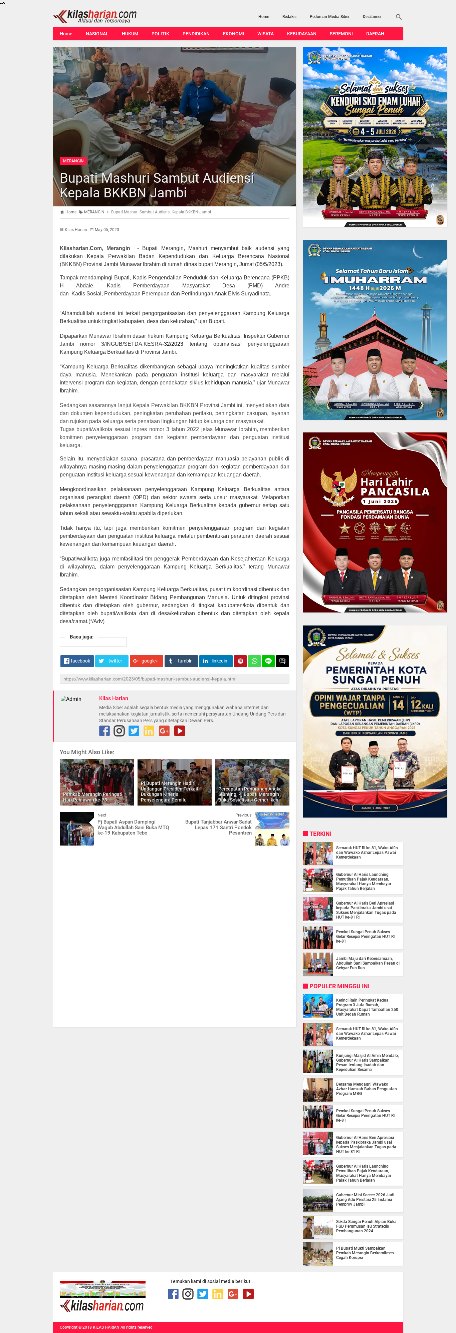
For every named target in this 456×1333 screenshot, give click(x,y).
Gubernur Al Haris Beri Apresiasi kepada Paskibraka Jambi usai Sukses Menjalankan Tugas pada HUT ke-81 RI (366, 910)
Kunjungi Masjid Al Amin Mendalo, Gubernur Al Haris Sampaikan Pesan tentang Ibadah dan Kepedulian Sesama (367, 1062)
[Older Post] (279, 817)
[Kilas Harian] (102, 1310)
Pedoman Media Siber (330, 16)
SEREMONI (341, 33)
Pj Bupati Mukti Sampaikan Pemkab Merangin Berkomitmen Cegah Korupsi (365, 1253)
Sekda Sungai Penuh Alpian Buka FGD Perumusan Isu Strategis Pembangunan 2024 (366, 1226)
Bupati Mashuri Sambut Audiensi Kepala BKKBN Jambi (157, 185)
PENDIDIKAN (196, 33)
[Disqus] (174, 935)
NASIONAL (97, 33)
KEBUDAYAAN (301, 33)
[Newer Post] (69, 817)
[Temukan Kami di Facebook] (104, 731)
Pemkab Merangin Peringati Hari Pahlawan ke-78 (93, 797)
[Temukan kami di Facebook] (173, 1294)
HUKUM (130, 33)
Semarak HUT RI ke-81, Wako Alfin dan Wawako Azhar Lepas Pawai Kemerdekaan (367, 853)
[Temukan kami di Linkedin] (149, 731)
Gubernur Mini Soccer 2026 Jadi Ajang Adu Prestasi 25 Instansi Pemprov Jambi (365, 1200)
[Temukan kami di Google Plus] (164, 731)
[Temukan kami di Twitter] (134, 731)
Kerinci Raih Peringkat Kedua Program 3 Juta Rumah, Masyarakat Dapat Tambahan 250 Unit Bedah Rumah (367, 1007)
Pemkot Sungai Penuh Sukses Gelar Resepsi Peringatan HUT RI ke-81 (365, 937)
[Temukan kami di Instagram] (119, 731)
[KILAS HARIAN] (105, 16)
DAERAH (375, 33)
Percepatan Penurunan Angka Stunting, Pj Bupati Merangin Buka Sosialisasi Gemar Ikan (250, 794)
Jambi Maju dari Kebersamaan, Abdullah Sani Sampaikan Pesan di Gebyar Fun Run (368, 963)
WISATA (265, 33)
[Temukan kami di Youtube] (179, 731)
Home (263, 16)
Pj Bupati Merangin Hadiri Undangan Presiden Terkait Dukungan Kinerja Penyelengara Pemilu (170, 792)
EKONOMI (233, 33)
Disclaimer (372, 16)
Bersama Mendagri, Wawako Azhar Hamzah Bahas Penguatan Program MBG (366, 1089)
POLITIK (160, 33)
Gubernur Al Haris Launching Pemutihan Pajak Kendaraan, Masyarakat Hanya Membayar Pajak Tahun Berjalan (363, 881)
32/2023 (173, 344)
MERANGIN (73, 161)
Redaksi (289, 16)
